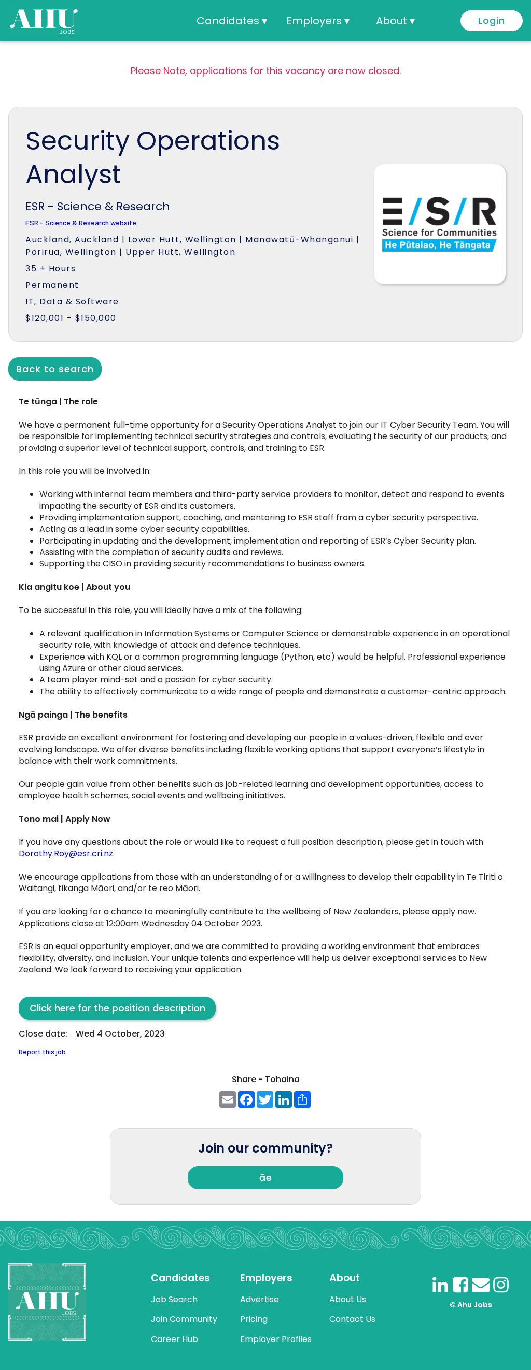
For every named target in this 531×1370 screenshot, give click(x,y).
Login (491, 20)
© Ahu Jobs (471, 1304)
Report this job (42, 1052)
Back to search (55, 368)
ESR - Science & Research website (80, 223)
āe (265, 1177)
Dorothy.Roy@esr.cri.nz (66, 853)
